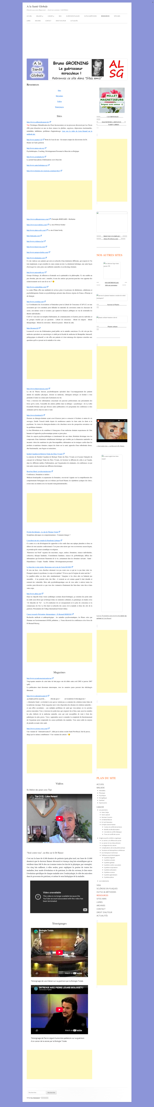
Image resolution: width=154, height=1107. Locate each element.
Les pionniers (103, 810)
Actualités (74, 21)
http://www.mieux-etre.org (37, 148)
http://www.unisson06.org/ (37, 272)
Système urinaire (109, 860)
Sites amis (117, 16)
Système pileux (109, 877)
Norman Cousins (107, 817)
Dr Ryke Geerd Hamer (109, 825)
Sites (59, 90)
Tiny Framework (35, 1098)
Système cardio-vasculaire (112, 865)
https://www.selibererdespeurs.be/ (39, 122)
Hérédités (102, 791)
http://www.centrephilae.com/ (38, 287)
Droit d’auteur (61, 21)
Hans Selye (105, 812)
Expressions (103, 803)
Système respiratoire (111, 867)
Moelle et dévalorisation (112, 829)
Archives (38, 21)
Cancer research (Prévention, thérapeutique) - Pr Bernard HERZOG (50, 614)
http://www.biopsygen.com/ (37, 247)
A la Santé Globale (37, 6)
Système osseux (109, 872)
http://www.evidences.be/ (36, 241)
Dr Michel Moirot (107, 820)
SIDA (60, 16)
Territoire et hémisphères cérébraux (113, 850)
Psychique (102, 795)
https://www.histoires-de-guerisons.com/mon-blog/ (44, 171)
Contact (48, 21)
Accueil (29, 16)
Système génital (109, 862)
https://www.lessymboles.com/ (38, 225)
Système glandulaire (110, 875)
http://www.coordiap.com (36, 301)
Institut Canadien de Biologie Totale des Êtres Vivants (46, 454)
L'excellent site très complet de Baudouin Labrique (44, 540)
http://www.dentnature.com (37, 258)
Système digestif (109, 858)
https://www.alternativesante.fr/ (38, 696)
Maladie (39, 16)
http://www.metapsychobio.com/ (38, 252)
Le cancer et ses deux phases (111, 843)
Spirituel (101, 800)
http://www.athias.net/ (35, 593)
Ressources (105, 16)
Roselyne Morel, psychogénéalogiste (40, 471)
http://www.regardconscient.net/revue (40, 678)
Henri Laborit (106, 815)
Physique (102, 793)
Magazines (59, 96)
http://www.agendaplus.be (36, 157)
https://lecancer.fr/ (34, 328)
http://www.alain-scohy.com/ (37, 230)
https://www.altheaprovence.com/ (39, 219)
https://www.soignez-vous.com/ (38, 728)
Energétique (103, 798)
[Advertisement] (77, 40)
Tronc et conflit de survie (112, 834)
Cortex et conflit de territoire (113, 827)
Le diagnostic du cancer (109, 845)
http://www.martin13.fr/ (36, 139)
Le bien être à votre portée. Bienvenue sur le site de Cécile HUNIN (50, 567)
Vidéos (59, 101)
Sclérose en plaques (73, 16)
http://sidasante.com (34, 236)
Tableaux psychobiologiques (111, 855)
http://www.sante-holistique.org (38, 165)
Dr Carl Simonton (107, 822)
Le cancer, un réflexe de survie (111, 840)
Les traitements (104, 881)
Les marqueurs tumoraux (110, 853)
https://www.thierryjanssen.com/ (38, 388)
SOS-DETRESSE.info (112, 282)
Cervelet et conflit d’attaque (113, 832)
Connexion (45, 1098)
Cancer (50, 16)
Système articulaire (110, 870)
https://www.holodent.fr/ (36, 415)
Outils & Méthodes (90, 16)
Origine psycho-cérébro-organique (110, 838)
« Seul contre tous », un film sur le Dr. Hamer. (110, 446)
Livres (28, 21)
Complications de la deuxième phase (113, 848)
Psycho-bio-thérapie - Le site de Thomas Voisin (43, 532)
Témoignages (59, 107)
